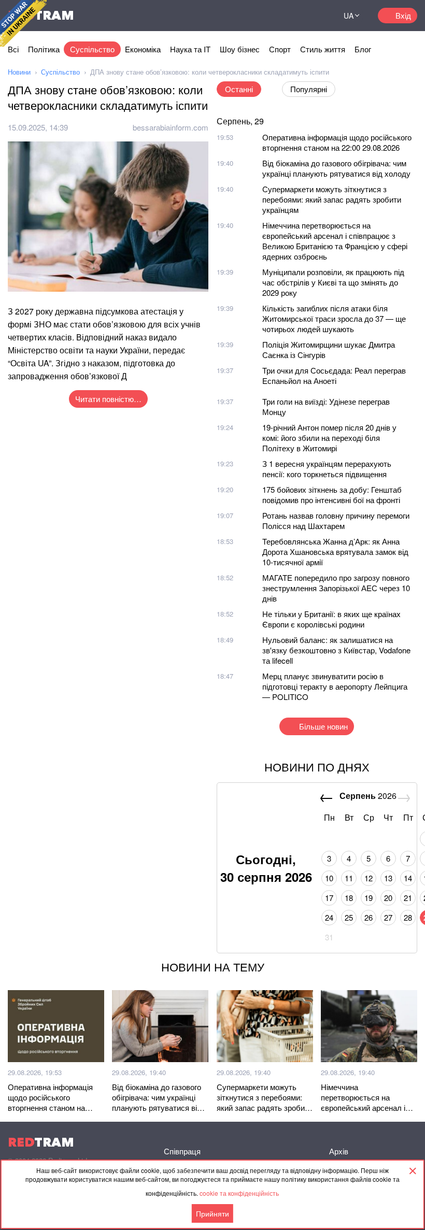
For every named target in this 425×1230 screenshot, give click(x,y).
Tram (41, 1142)
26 (368, 917)
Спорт (280, 49)
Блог (363, 49)
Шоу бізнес (240, 49)
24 (329, 917)
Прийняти (212, 1213)
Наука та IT (190, 49)
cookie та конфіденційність (239, 1193)
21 (408, 897)
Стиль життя (322, 49)
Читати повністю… (108, 398)
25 (349, 917)
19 (368, 897)
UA (348, 15)
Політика (44, 49)
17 (329, 897)
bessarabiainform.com (170, 127)
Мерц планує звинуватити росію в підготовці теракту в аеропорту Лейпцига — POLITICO (334, 686)
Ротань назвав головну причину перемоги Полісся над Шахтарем (335, 520)
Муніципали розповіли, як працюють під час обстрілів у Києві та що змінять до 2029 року (333, 282)
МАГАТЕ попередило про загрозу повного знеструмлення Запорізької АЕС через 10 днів (336, 588)
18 (349, 897)
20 (388, 897)
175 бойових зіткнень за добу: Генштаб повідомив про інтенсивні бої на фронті (332, 494)
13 (388, 878)
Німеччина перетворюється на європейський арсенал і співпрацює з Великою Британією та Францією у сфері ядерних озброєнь (334, 241)
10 (329, 878)
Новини (19, 72)
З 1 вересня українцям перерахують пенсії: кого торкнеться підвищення (326, 468)
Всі (13, 49)
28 (408, 917)
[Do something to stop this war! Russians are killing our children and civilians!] (23, 23)
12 (368, 878)
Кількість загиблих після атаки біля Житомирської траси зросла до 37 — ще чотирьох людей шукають (334, 318)
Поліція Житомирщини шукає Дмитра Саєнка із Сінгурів (328, 349)
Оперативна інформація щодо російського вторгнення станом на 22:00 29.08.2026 (337, 142)
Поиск (313, 15)
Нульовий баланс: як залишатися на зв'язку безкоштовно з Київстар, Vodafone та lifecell (336, 650)
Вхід (403, 15)
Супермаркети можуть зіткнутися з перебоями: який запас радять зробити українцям (331, 199)
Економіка (143, 49)
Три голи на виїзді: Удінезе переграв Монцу (326, 406)
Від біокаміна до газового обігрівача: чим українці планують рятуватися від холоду (336, 168)
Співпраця (182, 1151)
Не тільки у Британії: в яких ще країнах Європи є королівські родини (331, 619)
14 (408, 878)
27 (388, 917)
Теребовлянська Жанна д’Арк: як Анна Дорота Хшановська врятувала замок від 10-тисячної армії (335, 551)
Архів (338, 1151)
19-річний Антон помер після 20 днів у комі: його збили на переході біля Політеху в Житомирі (329, 437)
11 (349, 878)
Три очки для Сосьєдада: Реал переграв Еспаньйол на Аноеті (334, 375)
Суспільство (92, 49)
